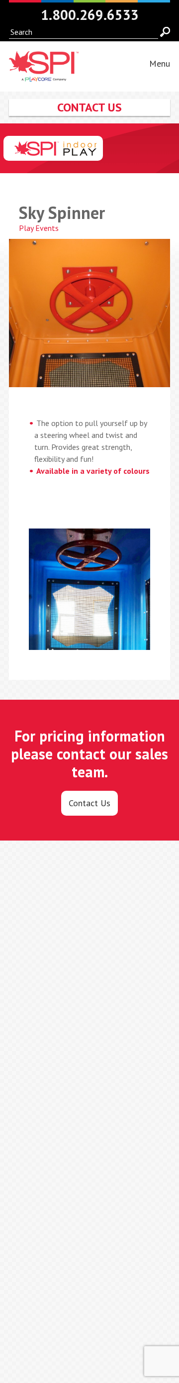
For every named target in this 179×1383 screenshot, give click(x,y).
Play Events (39, 228)
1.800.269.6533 (90, 14)
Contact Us (89, 803)
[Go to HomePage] (44, 76)
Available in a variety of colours (93, 471)
